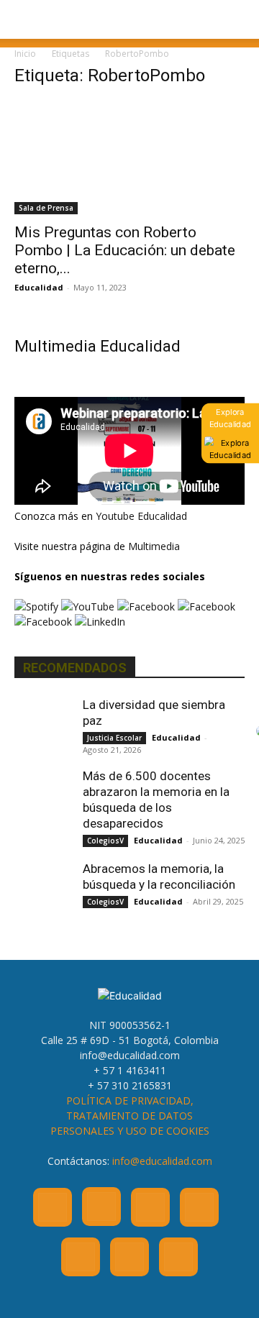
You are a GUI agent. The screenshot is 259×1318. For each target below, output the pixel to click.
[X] (129, 1257)
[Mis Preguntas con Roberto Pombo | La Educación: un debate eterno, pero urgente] (129, 157)
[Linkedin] (150, 1207)
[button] (24, 19)
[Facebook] (52, 1207)
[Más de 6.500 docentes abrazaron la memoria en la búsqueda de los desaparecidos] (43, 796)
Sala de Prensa (46, 208)
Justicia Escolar (114, 738)
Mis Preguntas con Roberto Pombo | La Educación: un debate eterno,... (124, 250)
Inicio (25, 53)
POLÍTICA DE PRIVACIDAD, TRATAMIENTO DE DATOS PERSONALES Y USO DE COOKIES (129, 1116)
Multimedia (154, 546)
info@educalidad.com (162, 1161)
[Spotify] (199, 1207)
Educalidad (38, 287)
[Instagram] (101, 1206)
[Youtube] (178, 1257)
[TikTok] (80, 1257)
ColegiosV (105, 841)
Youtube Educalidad (141, 516)
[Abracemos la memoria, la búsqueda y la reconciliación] (43, 889)
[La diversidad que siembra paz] (43, 725)
